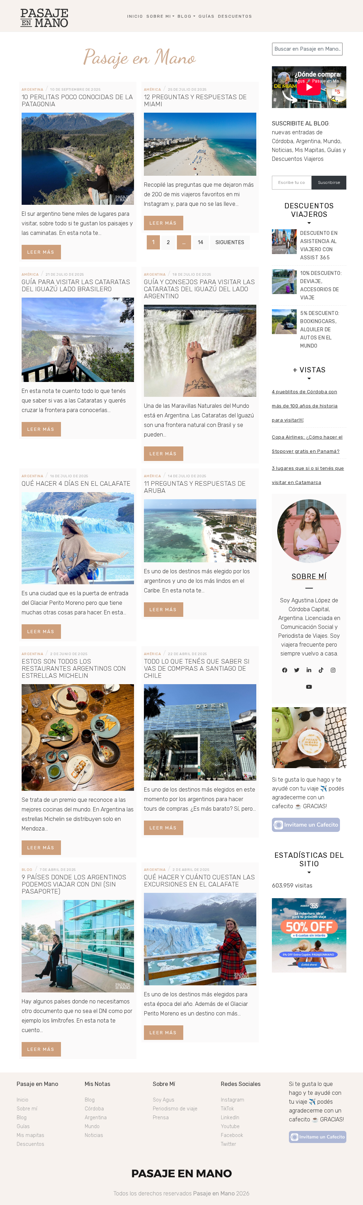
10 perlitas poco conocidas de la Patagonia (77, 100)
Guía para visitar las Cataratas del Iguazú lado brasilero (76, 285)
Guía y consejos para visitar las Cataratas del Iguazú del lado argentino (199, 289)
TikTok (227, 1109)
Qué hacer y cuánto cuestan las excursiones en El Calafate (199, 880)
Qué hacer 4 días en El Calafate (76, 484)
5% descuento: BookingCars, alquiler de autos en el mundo (320, 329)
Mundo (92, 1127)
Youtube (230, 1127)
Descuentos (235, 16)
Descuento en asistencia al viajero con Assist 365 (318, 245)
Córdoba (94, 1109)
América (152, 90)
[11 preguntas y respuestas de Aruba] (200, 530)
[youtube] (309, 687)
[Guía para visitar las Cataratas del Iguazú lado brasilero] (78, 339)
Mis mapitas (30, 1135)
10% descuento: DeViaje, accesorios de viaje (321, 285)
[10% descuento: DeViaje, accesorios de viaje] (284, 281)
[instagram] (333, 670)
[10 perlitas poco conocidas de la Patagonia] (78, 158)
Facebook (232, 1135)
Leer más (41, 252)
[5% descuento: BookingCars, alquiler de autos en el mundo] (284, 321)
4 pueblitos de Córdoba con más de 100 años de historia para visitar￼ (305, 406)
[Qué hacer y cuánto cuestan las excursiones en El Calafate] (200, 938)
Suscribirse (329, 182)
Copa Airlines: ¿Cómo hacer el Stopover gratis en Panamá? (307, 444)
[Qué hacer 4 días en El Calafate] (78, 537)
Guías (207, 16)
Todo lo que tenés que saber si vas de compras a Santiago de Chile (197, 669)
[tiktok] (321, 670)
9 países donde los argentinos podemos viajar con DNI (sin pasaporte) (74, 884)
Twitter (228, 1144)
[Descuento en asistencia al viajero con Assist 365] (284, 241)
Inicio (135, 16)
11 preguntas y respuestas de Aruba (195, 487)
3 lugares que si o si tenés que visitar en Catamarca (308, 475)
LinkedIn (230, 1118)
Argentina (33, 90)
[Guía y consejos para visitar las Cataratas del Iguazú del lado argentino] (200, 350)
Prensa (161, 1118)
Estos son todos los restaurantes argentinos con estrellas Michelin (74, 669)
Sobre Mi (158, 16)
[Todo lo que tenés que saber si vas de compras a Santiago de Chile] (200, 731)
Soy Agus (163, 1100)
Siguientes (230, 243)
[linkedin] (309, 670)
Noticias (94, 1135)
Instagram (232, 1100)
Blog (185, 16)
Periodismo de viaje (175, 1109)
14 (200, 243)
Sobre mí (27, 1109)
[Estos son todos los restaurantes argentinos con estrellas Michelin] (78, 736)
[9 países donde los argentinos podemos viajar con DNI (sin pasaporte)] (78, 945)
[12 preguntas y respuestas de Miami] (200, 143)
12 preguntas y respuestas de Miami (195, 100)
